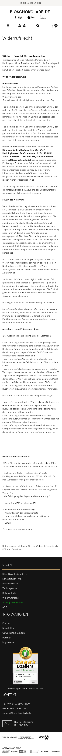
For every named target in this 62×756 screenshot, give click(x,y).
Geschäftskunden (30, 3)
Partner (6, 637)
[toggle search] (37, 26)
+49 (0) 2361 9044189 (18, 703)
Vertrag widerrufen (12, 602)
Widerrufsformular (11, 97)
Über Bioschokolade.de (14, 574)
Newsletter (8, 628)
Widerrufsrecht (10, 597)
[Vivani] (19, 17)
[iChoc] (31, 17)
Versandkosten (10, 583)
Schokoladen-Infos (12, 578)
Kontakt (6, 623)
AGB (4, 607)
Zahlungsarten (10, 588)
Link (19, 546)
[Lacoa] (43, 17)
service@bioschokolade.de (16, 713)
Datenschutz (9, 593)
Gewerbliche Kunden (13, 633)
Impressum (8, 642)
